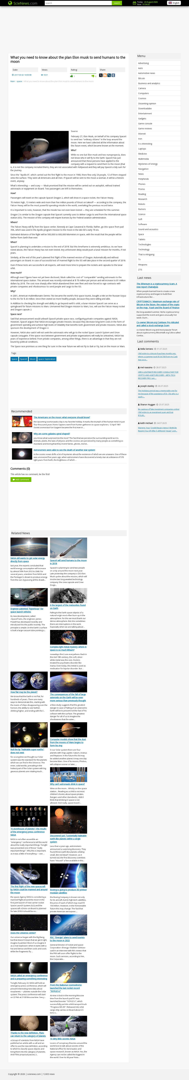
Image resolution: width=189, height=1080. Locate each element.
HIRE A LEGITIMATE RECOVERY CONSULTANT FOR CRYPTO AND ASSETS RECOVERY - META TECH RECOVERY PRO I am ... (158, 375)
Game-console (145, 123)
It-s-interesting (145, 143)
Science (141, 214)
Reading (142, 194)
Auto (140, 68)
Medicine (142, 153)
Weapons (142, 264)
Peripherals (143, 178)
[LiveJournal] (109, 75)
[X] (101, 75)
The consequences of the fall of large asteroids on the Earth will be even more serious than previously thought (68, 697)
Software (142, 224)
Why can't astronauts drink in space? (67, 784)
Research (142, 199)
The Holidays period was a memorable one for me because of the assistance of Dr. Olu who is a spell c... (158, 393)
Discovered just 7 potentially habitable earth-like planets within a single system (68, 838)
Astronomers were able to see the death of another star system (64, 449)
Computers (143, 93)
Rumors (142, 209)
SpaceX (23, 359)
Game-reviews (145, 128)
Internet (142, 133)
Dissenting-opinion (147, 103)
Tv (139, 259)
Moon (33, 359)
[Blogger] (105, 75)
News (141, 173)
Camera (142, 88)
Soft (140, 219)
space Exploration (46, 359)
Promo (141, 189)
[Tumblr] (113, 75)
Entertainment (145, 113)
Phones (141, 184)
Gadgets (142, 118)
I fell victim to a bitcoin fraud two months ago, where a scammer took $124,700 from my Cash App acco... (157, 356)
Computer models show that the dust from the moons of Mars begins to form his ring (68, 742)
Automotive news (146, 73)
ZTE (140, 269)
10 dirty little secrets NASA (62, 1038)
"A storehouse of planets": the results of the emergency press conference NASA (28, 831)
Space (14, 359)
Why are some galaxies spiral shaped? (52, 433)
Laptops (142, 148)
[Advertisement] (94, 29)
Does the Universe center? (23, 932)
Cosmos (142, 98)
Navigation (143, 168)
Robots (141, 204)
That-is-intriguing (146, 254)
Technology (143, 249)
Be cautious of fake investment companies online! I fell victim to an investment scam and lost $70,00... (158, 412)
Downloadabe (145, 108)
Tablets (141, 239)
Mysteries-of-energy (148, 163)
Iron (140, 138)
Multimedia (143, 158)
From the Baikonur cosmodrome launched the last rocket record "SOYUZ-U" (66, 988)
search (117, 3)
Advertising (143, 63)
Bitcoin (141, 78)
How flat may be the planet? (23, 692)
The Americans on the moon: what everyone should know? (62, 417)
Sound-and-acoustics (148, 229)
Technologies (144, 244)
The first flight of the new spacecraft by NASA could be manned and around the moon (28, 889)
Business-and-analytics (149, 83)
